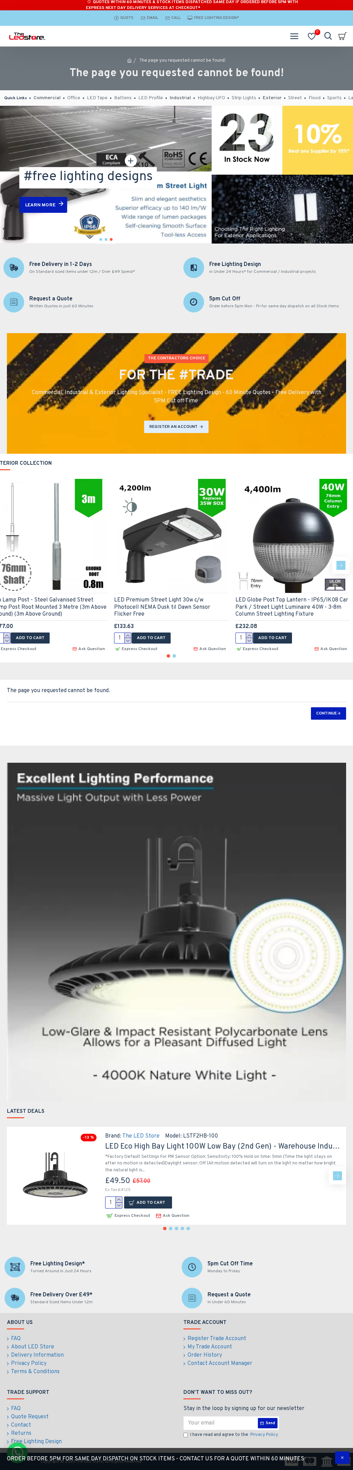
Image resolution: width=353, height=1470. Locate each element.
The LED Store (141, 1136)
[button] (341, 565)
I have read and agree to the (234, 1435)
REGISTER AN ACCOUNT (173, 427)
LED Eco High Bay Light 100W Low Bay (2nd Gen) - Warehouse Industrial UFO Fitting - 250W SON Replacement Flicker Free (223, 1146)
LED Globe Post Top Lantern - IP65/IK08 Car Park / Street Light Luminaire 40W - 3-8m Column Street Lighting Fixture (291, 607)
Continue (326, 713)
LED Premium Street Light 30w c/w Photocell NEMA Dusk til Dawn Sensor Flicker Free (162, 607)
